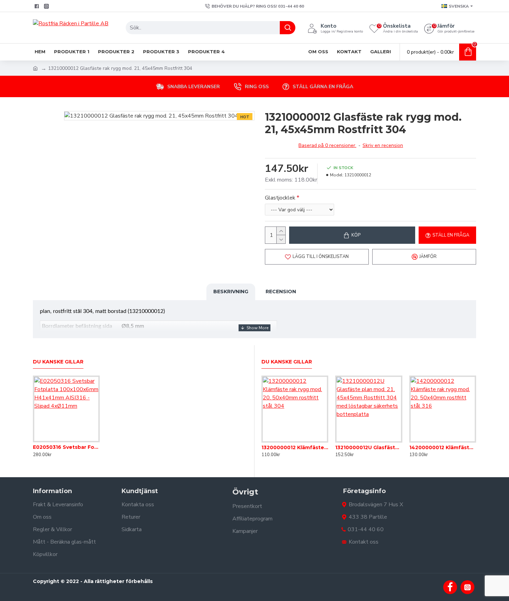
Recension (281, 291)
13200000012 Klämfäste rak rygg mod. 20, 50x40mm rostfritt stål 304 (294, 447)
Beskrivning (230, 291)
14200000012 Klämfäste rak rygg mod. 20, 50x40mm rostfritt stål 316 (442, 447)
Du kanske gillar (58, 362)
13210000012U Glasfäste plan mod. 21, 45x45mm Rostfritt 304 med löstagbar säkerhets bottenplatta (368, 447)
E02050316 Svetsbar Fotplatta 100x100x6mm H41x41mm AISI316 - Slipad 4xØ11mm (66, 447)
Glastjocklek (280, 198)
